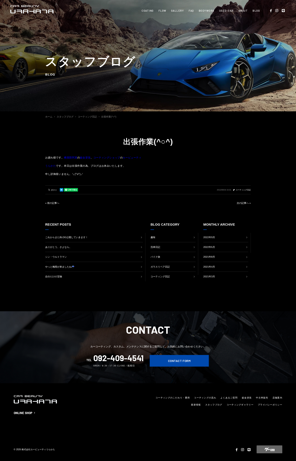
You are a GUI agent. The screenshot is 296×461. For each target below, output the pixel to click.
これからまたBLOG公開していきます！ (66, 237)
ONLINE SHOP (23, 413)
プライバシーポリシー (270, 404)
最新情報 (196, 404)
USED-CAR (226, 10)
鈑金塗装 (247, 397)
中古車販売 (262, 397)
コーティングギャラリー (240, 404)
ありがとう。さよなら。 (58, 247)
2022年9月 (209, 237)
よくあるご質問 (229, 397)
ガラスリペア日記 (160, 266)
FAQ (191, 10)
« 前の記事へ (52, 203)
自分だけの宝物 (53, 276)
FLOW (162, 10)
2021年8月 (209, 256)
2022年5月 (209, 247)
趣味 (153, 237)
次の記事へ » (244, 203)
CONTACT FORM (179, 361)
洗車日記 (155, 247)
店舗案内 (277, 397)
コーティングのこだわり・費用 (173, 397)
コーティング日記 (243, 190)
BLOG (256, 10)
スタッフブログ (213, 404)
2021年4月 (209, 266)
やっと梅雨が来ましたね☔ (60, 266)
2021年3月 (209, 276)
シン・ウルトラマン (56, 256)
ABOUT (243, 10)
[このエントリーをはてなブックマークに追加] (61, 190)
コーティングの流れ (205, 397)
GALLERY (177, 10)
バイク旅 (155, 256)
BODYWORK (206, 10)
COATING (148, 10)
